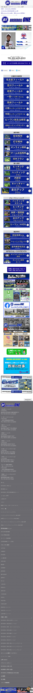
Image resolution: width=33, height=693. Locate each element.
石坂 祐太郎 (4, 603)
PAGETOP (28, 399)
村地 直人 (3, 587)
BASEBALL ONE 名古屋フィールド (9, 620)
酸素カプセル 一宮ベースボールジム (9, 505)
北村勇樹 (3, 567)
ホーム (2, 482)
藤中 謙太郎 (4, 574)
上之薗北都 (3, 558)
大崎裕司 (3, 551)
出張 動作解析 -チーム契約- (7, 541)
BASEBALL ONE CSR (6, 666)
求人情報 (3, 679)
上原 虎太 (3, 584)
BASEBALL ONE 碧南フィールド (9, 630)
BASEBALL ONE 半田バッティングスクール (11, 646)
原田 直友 (3, 590)
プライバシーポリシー (6, 663)
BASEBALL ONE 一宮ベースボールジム (10, 626)
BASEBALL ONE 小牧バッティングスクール (11, 643)
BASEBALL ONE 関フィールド (8, 636)
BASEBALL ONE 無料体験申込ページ (10, 492)
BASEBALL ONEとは (6, 485)
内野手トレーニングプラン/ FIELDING (10, 518)
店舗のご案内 (4, 617)
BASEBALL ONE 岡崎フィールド (9, 633)
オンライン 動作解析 (6, 538)
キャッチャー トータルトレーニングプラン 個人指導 (13, 521)
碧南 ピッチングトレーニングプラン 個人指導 (12, 525)
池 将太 (2, 597)
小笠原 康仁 (4, 594)
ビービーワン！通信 (5, 656)
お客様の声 (3, 498)
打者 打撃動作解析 (5, 535)
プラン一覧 (3, 508)
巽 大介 (2, 581)
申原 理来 (3, 600)
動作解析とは (4, 489)
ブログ (2, 502)
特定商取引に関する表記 (7, 669)
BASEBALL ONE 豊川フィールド (9, 623)
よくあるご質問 (4, 495)
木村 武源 (3, 561)
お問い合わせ (4, 659)
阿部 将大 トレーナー (6, 607)
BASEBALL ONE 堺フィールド (8, 640)
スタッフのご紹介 (5, 544)
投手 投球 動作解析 (5, 531)
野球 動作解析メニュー (6, 528)
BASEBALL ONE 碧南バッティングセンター (11, 649)
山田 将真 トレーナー (6, 613)
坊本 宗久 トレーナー (6, 610)
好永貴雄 (3, 554)
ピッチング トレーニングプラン (8, 512)
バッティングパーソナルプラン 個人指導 (10, 515)
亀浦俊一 (3, 564)
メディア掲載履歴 (5, 682)
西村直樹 (3, 571)
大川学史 (3, 548)
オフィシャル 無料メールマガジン (9, 653)
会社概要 (3, 676)
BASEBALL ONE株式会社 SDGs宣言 (10, 672)
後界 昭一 (3, 577)
